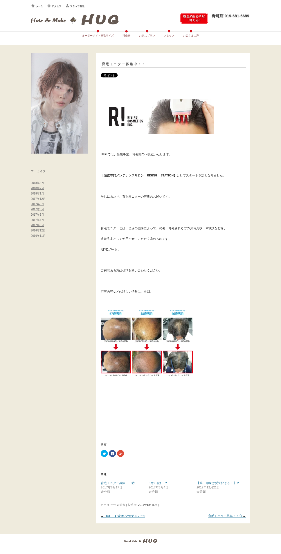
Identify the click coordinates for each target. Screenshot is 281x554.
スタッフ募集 (77, 6)
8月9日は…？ (158, 483)
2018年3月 (37, 183)
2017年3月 (37, 225)
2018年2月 (37, 188)
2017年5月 (37, 214)
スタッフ (169, 35)
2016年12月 (38, 230)
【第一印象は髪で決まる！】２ (218, 483)
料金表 (126, 35)
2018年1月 (37, 193)
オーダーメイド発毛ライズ (98, 35)
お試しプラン (147, 35)
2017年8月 (37, 209)
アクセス (56, 6)
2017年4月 (37, 220)
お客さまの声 (191, 35)
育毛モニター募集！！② (118, 483)
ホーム (39, 6)
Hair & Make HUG (75, 19)
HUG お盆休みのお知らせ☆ (123, 516)
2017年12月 (38, 198)
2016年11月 (38, 235)
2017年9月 (37, 204)
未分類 (121, 504)
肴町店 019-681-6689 (230, 16)
